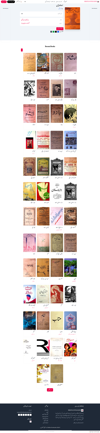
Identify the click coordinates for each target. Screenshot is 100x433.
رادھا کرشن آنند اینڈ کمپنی (25, 20)
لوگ (64, 2)
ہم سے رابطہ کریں (47, 2)
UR (25, 2)
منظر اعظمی (60, 8)
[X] (28, 415)
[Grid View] (22, 49)
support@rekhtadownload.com (24, 412)
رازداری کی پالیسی (45, 418)
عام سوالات (53, 2)
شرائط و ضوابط (46, 420)
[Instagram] (23, 415)
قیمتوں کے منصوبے (45, 414)
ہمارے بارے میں (59, 2)
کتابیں (66, 2)
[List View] (19, 49)
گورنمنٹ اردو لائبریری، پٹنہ (25, 23)
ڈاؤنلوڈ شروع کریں (59, 28)
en (30, 422)
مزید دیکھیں (50, 390)
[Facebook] (30, 415)
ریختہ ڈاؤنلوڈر (46, 410)
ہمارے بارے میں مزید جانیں (78, 422)
